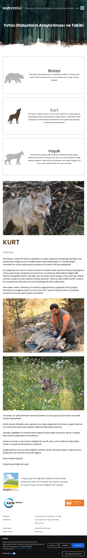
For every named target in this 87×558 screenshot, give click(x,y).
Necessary (7, 553)
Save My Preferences (73, 554)
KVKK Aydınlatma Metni (23, 549)
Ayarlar (52, 545)
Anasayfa (6, 516)
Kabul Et (78, 545)
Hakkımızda (7, 520)
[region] (43, 546)
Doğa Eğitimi (7, 528)
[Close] (85, 536)
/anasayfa (30, 8)
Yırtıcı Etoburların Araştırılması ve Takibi (48, 516)
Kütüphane (39, 532)
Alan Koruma (39, 523)
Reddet (65, 545)
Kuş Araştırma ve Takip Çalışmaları (47, 520)
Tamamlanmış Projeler (42, 528)
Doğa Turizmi (7, 532)
